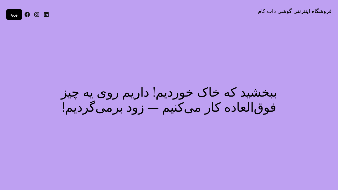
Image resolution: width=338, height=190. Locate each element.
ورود (14, 14)
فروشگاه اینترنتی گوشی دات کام (295, 11)
